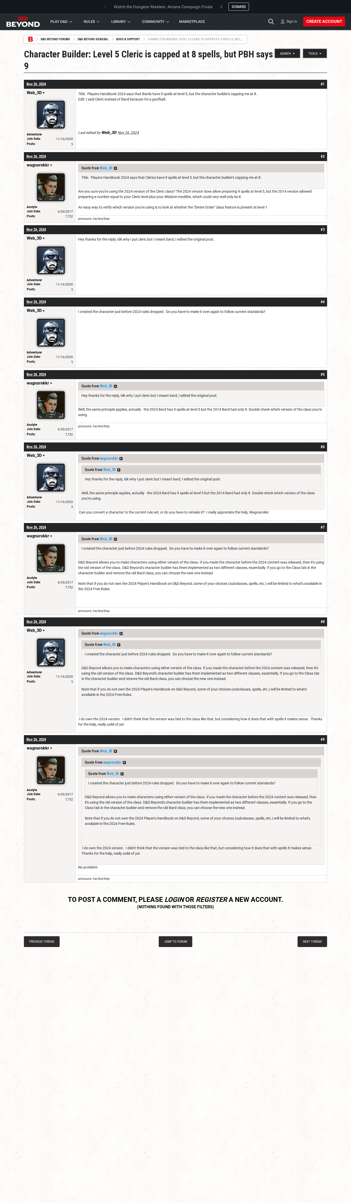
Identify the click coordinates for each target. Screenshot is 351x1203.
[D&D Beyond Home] (23, 21)
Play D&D (59, 21)
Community (153, 21)
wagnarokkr (109, 458)
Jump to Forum (175, 941)
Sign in (292, 21)
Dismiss (239, 7)
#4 (323, 302)
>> (115, 168)
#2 (323, 156)
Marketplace (192, 21)
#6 (323, 447)
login (174, 899)
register (211, 899)
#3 (323, 230)
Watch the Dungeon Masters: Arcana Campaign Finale (163, 6)
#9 (323, 739)
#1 (323, 84)
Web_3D (106, 168)
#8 (323, 622)
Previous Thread (41, 941)
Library (118, 21)
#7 (323, 527)
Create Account (324, 21)
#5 (323, 374)
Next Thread (312, 941)
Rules (89, 21)
